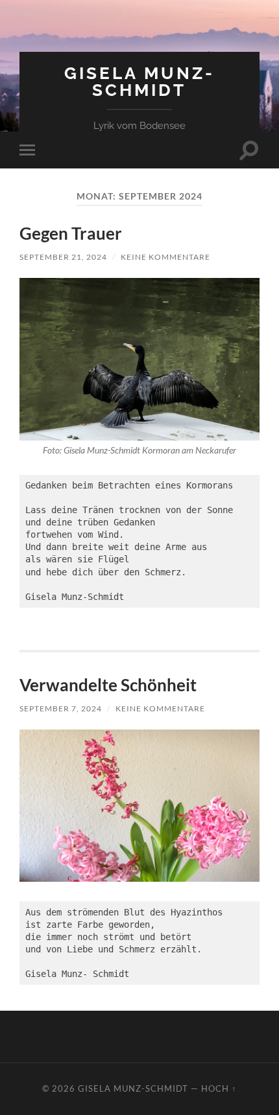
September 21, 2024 (63, 257)
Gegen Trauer (70, 233)
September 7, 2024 (60, 708)
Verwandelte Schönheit (108, 684)
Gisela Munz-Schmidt (139, 81)
